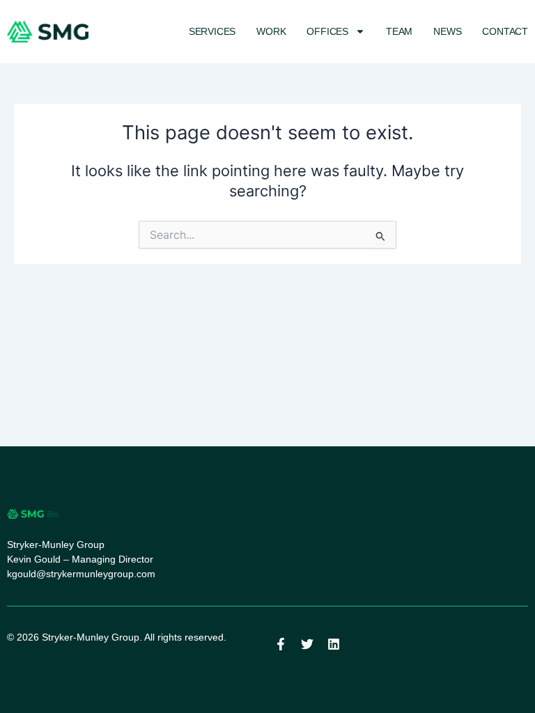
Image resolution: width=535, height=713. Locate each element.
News (447, 31)
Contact (505, 31)
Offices (327, 31)
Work (271, 31)
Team (399, 31)
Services (212, 31)
